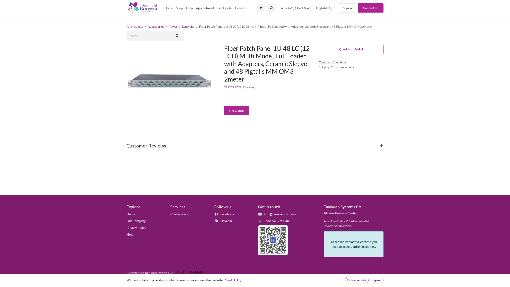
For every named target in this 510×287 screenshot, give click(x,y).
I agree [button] (376, 280)
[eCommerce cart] (260, 8)
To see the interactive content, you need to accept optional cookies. (354, 244)
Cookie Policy (233, 280)
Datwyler (188, 26)
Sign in (347, 8)
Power (173, 26)
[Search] (177, 36)
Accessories (156, 26)
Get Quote (236, 110)
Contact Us (371, 8)
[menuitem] (169, 8)
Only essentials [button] (356, 280)
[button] (271, 8)
